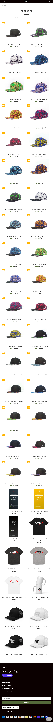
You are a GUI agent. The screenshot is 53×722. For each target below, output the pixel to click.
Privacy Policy (7, 685)
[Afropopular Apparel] (26, 1)
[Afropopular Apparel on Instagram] (13, 671)
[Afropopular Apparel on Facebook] (7, 671)
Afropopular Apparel (9, 711)
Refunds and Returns (9, 679)
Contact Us (6, 682)
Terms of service (7, 688)
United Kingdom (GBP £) (9, 707)
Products (9, 17)
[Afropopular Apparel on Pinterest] (10, 671)
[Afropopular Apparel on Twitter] (3, 671)
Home (3, 17)
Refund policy (7, 692)
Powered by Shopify (6, 712)
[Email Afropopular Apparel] (17, 671)
